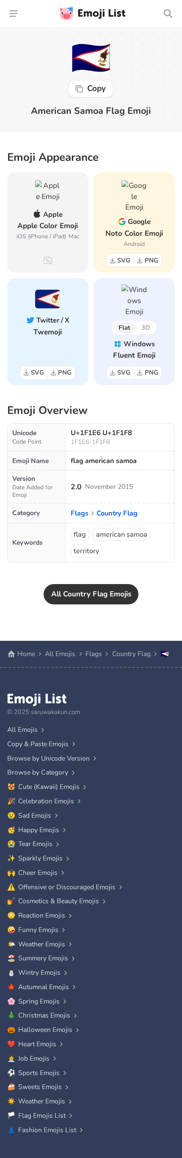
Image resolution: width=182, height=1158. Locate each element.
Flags (79, 513)
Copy (96, 88)
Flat (124, 327)
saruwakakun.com (55, 712)
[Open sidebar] (14, 13)
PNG (151, 260)
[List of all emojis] (167, 13)
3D (145, 327)
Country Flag (117, 513)
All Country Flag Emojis (91, 594)
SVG (123, 260)
